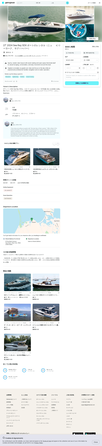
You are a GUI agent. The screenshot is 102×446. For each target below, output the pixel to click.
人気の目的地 (70, 395)
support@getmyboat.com (88, 404)
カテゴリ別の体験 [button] (41, 395)
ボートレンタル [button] (40, 399)
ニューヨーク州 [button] (27, 55)
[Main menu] (99, 3)
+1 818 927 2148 (85, 402)
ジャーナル (54, 395)
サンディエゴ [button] (69, 407)
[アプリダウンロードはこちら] (78, 434)
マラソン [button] (68, 427)
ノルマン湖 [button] (69, 418)
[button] (17, 156)
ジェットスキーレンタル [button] (42, 402)
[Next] (57, 143)
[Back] (54, 143)
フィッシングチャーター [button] (42, 404)
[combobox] (25, 2)
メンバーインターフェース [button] (13, 420)
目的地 (53, 407)
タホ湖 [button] (68, 404)
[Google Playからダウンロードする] (90, 434)
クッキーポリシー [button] (10, 413)
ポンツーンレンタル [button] (41, 410)
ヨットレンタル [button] (40, 416)
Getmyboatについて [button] (11, 399)
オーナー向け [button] (24, 402)
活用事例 (53, 404)
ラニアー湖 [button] (69, 402)
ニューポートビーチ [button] (71, 413)
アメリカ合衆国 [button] (19, 55)
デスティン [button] (69, 424)
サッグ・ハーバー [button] (36, 55)
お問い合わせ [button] (9, 426)
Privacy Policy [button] (38, 443)
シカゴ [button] (68, 416)
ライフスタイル (55, 402)
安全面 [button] (23, 407)
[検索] (67, 2)
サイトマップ (9, 423)
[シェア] (57, 45)
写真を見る (92, 38)
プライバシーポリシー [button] (12, 410)
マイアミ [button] (68, 399)
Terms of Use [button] (47, 441)
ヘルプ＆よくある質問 (86, 399)
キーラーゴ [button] (69, 421)
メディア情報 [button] (9, 404)
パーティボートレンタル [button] (42, 423)
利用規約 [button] (8, 407)
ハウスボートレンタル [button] (41, 407)
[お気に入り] (59, 45)
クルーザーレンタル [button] (41, 413)
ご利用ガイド (54, 410)
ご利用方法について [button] (26, 399)
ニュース (53, 399)
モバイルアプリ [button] (25, 404)
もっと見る (6, 262)
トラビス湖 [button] (69, 410)
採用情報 (8, 402)
